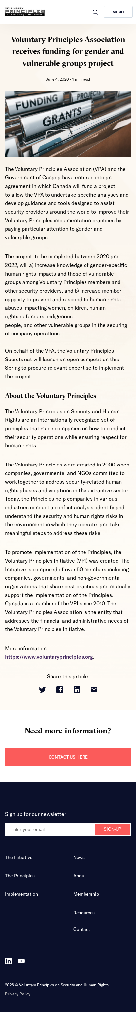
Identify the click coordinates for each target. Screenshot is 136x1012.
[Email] (94, 690)
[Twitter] (42, 690)
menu (118, 12)
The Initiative (18, 857)
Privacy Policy (17, 993)
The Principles (20, 875)
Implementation (21, 894)
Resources (84, 912)
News (79, 857)
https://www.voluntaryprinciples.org (49, 656)
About (79, 875)
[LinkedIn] (76, 690)
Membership (86, 894)
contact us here (68, 756)
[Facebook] (59, 690)
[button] (95, 12)
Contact (81, 929)
